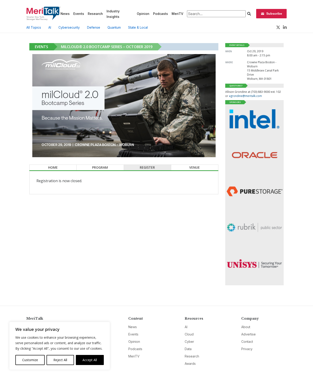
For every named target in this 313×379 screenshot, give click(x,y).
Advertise (248, 334)
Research (95, 14)
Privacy (247, 349)
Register (147, 167)
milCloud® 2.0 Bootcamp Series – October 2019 (106, 46)
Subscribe (274, 13)
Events (78, 14)
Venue (194, 167)
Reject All (60, 360)
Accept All (89, 360)
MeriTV (177, 14)
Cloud (189, 334)
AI (49, 27)
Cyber (189, 341)
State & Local (138, 27)
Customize (30, 360)
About (245, 327)
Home (53, 167)
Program (100, 167)
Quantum (114, 27)
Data (188, 349)
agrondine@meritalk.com (245, 96)
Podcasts (160, 14)
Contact (247, 341)
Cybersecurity (69, 27)
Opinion (143, 14)
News (65, 14)
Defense (93, 27)
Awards (190, 363)
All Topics (33, 27)
